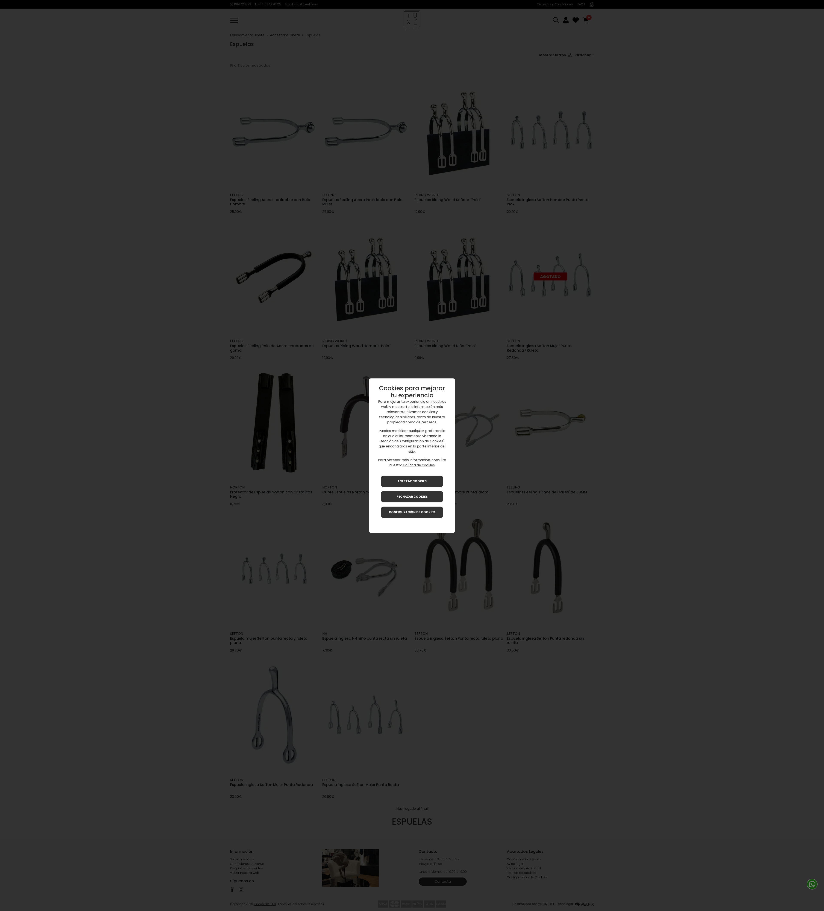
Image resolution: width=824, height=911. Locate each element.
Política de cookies (419, 465)
